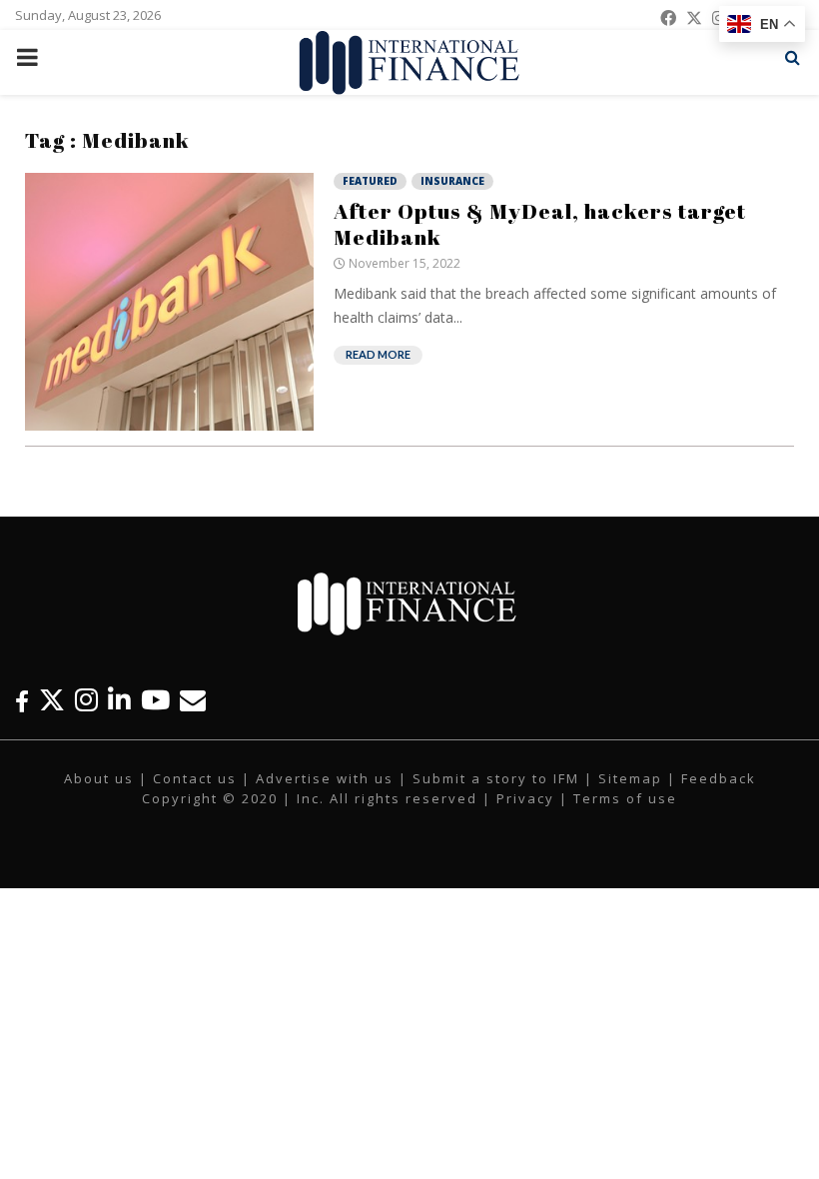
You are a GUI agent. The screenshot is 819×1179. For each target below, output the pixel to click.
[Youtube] (155, 699)
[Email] (193, 699)
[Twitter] (52, 699)
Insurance (452, 181)
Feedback (718, 778)
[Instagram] (86, 699)
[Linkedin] (119, 699)
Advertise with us (325, 778)
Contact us (195, 778)
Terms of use (625, 798)
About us (99, 778)
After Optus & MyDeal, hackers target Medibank (540, 224)
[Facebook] (22, 699)
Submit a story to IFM (495, 778)
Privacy (525, 798)
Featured (370, 181)
